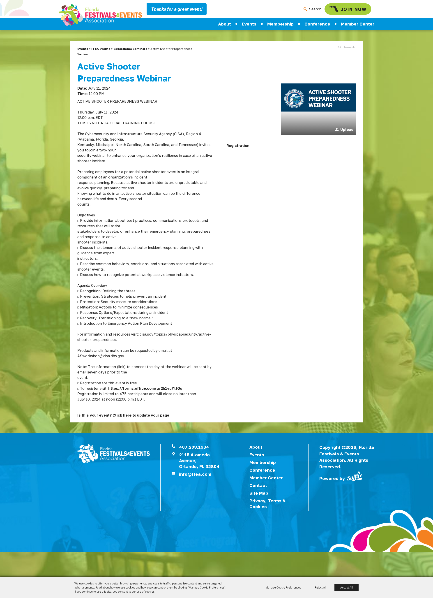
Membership (280, 23)
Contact (258, 485)
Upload (346, 129)
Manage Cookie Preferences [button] (283, 587)
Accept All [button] (346, 587)
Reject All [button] (320, 587)
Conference (317, 23)
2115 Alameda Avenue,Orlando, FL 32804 (199, 460)
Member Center (357, 23)
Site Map (258, 493)
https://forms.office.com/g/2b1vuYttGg (145, 388)
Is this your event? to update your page (123, 415)
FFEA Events (100, 49)
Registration (237, 145)
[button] (318, 97)
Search (315, 9)
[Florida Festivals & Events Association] (100, 15)
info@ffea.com (195, 474)
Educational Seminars (130, 49)
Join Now (354, 9)
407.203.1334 (194, 447)
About (224, 23)
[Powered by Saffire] (354, 476)
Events (249, 23)
